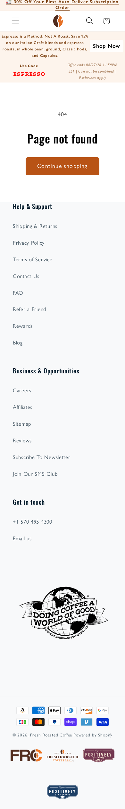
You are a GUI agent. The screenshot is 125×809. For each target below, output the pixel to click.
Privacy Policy (29, 242)
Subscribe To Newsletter (42, 457)
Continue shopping (62, 166)
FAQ (18, 293)
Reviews (22, 440)
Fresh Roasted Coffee (51, 734)
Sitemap (22, 424)
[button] (15, 21)
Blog (18, 342)
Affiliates (22, 407)
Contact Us (26, 276)
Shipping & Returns (35, 226)
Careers (22, 390)
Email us (22, 538)
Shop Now (106, 46)
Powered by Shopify (93, 734)
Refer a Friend (29, 309)
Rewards (23, 326)
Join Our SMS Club (35, 474)
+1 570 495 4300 (32, 521)
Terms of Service (33, 259)
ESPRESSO (29, 73)
